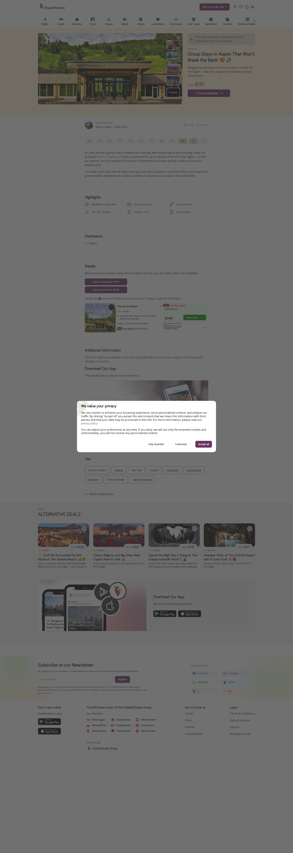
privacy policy (89, 423)
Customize (181, 444)
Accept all (203, 444)
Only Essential (156, 444)
